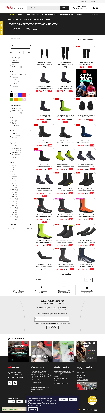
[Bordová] (24, 99)
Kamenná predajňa (87, 291)
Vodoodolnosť (16, 113)
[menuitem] (12, 15)
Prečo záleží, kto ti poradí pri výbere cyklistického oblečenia (39, 372)
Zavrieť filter (15, 38)
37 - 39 (14, 192)
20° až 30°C (16, 155)
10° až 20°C (16, 152)
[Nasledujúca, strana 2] (91, 280)
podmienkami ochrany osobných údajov (59, 323)
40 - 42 (14, 196)
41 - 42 (14, 203)
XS (13, 165)
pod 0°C (15, 146)
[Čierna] (11, 95)
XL (13, 178)
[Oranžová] (16, 99)
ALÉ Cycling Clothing (19, 74)
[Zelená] (11, 99)
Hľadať (65, 7)
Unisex (15, 125)
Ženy (14, 123)
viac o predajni (82, 380)
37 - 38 (14, 190)
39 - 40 (14, 194)
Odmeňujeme (62, 291)
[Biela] (28, 95)
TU (40, 405)
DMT (14, 83)
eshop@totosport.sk (17, 377)
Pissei (14, 86)
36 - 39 (15, 187)
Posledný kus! (16, 67)
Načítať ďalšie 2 (65, 274)
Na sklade (16, 58)
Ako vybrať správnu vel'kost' (62, 383)
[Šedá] (16, 95)
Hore (39, 279)
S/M (14, 169)
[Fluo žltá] (20, 99)
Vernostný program (36, 385)
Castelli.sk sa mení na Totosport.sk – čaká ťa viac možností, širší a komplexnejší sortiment (64, 373)
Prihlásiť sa (52, 327)
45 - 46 (14, 212)
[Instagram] (10, 383)
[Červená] (24, 95)
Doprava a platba (36, 382)
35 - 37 (14, 185)
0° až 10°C (16, 148)
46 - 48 (14, 217)
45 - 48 (14, 214)
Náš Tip (15, 64)
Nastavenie (33, 409)
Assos (14, 77)
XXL (14, 181)
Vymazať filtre (12, 229)
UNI (14, 183)
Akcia (14, 60)
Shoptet (83, 409)
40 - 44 (14, 201)
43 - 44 (14, 205)
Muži (14, 121)
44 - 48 (14, 210)
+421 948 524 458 (81, 7)
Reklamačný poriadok (37, 389)
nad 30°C (15, 157)
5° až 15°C (16, 150)
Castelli (15, 81)
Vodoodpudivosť (17, 110)
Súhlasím (73, 399)
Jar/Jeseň (16, 135)
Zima (14, 138)
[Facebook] (15, 383)
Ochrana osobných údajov (38, 392)
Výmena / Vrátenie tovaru (38, 380)
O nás (55, 381)
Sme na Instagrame (17, 338)
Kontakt (56, 376)
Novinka (15, 62)
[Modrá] (20, 95)
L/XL (14, 176)
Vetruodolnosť (17, 108)
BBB (14, 79)
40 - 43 (14, 199)
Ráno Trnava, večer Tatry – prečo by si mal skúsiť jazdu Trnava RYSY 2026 (41, 376)
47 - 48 (14, 219)
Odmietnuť (63, 399)
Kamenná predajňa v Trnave (61, 378)
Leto (14, 133)
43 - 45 (14, 208)
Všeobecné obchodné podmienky (40, 387)
